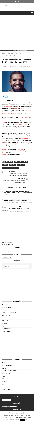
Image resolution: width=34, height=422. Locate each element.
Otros (3, 326)
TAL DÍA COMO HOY (7, 329)
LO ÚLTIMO (5, 321)
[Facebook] (15, 1)
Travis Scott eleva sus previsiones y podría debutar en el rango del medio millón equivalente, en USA (18, 193)
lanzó (3, 142)
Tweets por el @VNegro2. (8, 244)
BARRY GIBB (18, 161)
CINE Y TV (4, 304)
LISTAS (3, 318)
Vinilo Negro (14, 66)
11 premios (24, 117)
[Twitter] (18, 1)
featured (4, 310)
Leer (27, 419)
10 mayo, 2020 (13, 211)
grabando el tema (25, 138)
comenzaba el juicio (12, 144)
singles (28, 110)
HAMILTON (12, 165)
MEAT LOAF (21, 165)
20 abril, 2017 (8, 202)
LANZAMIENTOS (6, 315)
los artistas (22, 128)
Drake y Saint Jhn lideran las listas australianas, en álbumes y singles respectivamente (19, 208)
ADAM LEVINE (9, 161)
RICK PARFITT (15, 168)
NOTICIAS (4, 323)
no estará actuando (16, 135)
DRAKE (25, 161)
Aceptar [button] (22, 419)
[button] (32, 13)
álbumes (16, 108)
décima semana (8, 106)
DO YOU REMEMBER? (7, 307)
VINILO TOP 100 (6, 331)
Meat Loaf (20, 149)
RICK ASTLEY (6, 168)
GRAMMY (5, 165)
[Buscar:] (17, 266)
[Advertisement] (17, 33)
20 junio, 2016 (6, 66)
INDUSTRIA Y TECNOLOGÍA (9, 312)
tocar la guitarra (22, 124)
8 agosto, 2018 (6, 196)
